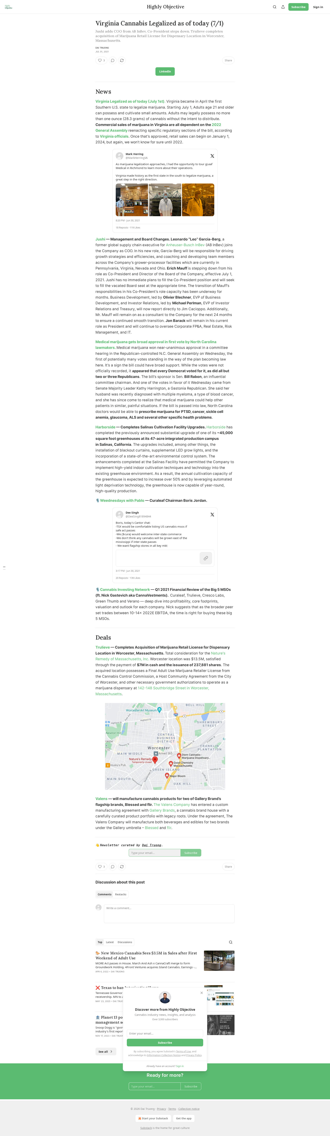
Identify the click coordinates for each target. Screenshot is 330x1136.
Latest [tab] (110, 942)
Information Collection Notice (164, 1055)
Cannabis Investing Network (125, 589)
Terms (172, 1109)
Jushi (100, 239)
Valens (101, 799)
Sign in (318, 7)
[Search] (274, 7)
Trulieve (103, 647)
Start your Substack (155, 1118)
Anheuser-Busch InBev (185, 245)
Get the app (184, 1118)
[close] (202, 993)
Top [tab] (100, 942)
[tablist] (112, 894)
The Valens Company (172, 804)
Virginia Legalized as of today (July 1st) (129, 101)
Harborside (105, 427)
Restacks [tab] (120, 894)
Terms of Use (183, 1051)
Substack (146, 1128)
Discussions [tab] (125, 942)
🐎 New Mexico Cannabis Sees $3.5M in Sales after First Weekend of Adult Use (146, 955)
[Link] (90, 92)
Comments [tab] (104, 894)
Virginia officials (114, 136)
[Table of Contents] (4, 568)
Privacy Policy (193, 1055)
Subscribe (298, 7)
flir (169, 828)
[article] (165, 964)
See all (103, 1051)
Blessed (152, 828)
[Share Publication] (283, 7)
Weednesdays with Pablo (122, 500)
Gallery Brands (162, 810)
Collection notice (189, 1109)
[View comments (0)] (112, 60)
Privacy (161, 1109)
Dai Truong (102, 47)
